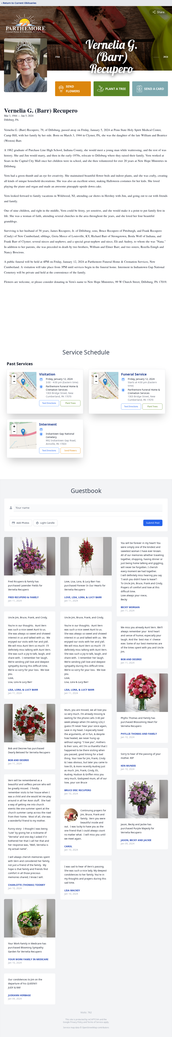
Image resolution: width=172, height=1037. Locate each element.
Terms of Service (95, 1022)
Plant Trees (70, 403)
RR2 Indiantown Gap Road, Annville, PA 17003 (61, 442)
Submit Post (153, 522)
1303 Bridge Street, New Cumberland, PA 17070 (59, 394)
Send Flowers (70, 450)
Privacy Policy (76, 1022)
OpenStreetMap (89, 1027)
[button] (23, 381)
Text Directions (49, 403)
